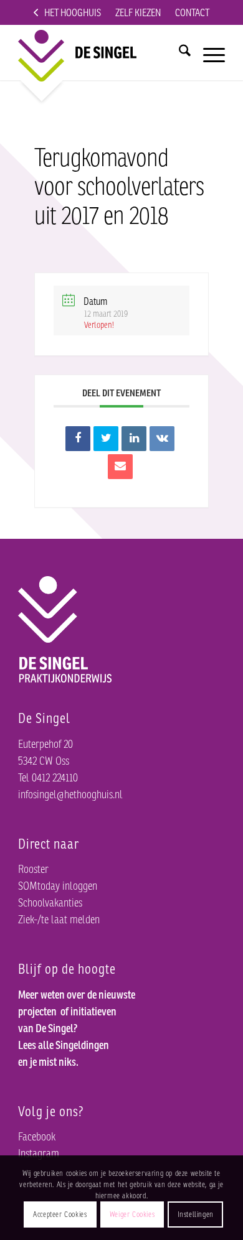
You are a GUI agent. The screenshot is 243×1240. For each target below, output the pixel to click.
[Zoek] (178, 49)
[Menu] (208, 49)
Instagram (38, 1152)
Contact (192, 12)
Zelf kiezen (138, 12)
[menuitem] (67, 12)
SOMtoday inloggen (57, 885)
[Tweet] (105, 438)
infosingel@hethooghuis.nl (70, 793)
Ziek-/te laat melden (59, 918)
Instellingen (196, 1214)
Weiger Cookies (132, 1214)
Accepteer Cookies (60, 1214)
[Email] (120, 466)
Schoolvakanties (50, 902)
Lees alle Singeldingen (63, 1044)
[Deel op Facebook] (77, 438)
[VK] (162, 438)
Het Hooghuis (72, 12)
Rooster (33, 868)
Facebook (36, 1136)
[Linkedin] (134, 438)
